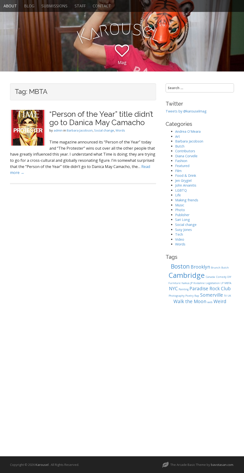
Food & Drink (185, 175)
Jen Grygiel (183, 180)
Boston (180, 266)
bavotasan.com (222, 465)
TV (225, 295)
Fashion (181, 160)
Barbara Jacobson (80, 130)
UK (229, 295)
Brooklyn (200, 267)
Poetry (189, 295)
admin (58, 130)
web (210, 302)
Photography (176, 295)
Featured (182, 165)
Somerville (211, 295)
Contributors (185, 151)
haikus (185, 283)
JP (191, 283)
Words (120, 130)
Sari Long (182, 219)
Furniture (174, 283)
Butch (179, 146)
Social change (104, 130)
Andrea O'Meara (188, 131)
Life (178, 195)
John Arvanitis (185, 185)
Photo (180, 210)
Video (179, 239)
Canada (210, 277)
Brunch (215, 267)
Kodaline (199, 283)
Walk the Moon (189, 301)
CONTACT (102, 6)
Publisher (182, 215)
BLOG (29, 6)
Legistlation (213, 283)
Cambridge (186, 275)
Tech (179, 234)
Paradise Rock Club (210, 288)
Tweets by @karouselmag (186, 111)
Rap (196, 295)
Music (179, 205)
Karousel (42, 465)
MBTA (227, 283)
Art (177, 136)
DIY (229, 277)
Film (178, 170)
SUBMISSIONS (54, 6)
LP (222, 283)
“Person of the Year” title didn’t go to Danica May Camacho (101, 118)
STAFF (80, 6)
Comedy (221, 277)
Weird (220, 301)
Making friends (186, 200)
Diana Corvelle (186, 156)
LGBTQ (181, 190)
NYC (173, 288)
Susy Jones (183, 229)
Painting (183, 289)
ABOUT (10, 6)
